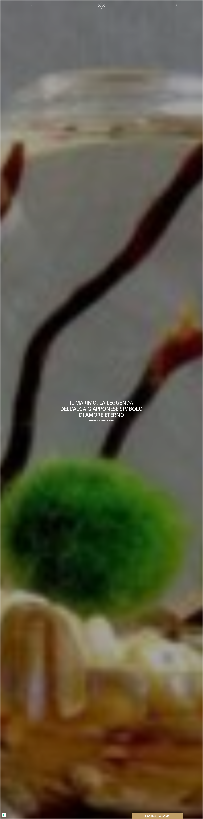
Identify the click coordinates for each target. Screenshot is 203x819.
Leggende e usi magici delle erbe (101, 420)
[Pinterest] (3, 409)
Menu (29, 5)
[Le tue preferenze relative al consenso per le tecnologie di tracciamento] (4, 815)
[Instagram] (3, 414)
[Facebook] (3, 404)
